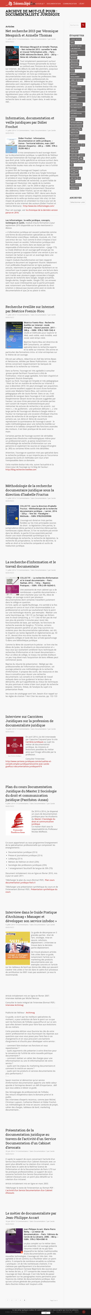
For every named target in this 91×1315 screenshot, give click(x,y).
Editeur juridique (76, 122)
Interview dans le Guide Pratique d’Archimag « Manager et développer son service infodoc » (31, 916)
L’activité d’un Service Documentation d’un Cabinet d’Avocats (29, 1191)
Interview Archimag (14, 1005)
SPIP (76, 171)
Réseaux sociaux (76, 168)
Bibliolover (74, 61)
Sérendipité (74, 175)
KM (83, 145)
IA (80, 129)
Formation (74, 129)
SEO (72, 171)
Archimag (30, 1012)
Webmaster (74, 188)
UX (79, 178)
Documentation (40, 39)
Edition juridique (76, 126)
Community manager (74, 100)
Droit (72, 119)
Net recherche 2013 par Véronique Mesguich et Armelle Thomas (32, 33)
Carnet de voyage (76, 80)
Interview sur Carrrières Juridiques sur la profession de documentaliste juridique (29, 720)
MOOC (82, 155)
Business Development (75, 75)
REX (72, 165)
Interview (74, 141)
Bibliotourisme (76, 67)
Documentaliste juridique (76, 109)
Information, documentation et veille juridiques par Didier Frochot (30, 122)
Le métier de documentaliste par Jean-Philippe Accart (31, 1215)
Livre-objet (74, 155)
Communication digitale (76, 88)
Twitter (73, 178)
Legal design (75, 148)
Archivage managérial (74, 53)
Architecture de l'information (76, 47)
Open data (74, 158)
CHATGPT (73, 83)
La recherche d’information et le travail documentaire (31, 564)
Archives (73, 57)
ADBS (72, 42)
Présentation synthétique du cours (31, 890)
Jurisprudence (75, 145)
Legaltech (74, 151)
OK (46, 1313)
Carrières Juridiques (35, 742)
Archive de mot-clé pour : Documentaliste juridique (33, 13)
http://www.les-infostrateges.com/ (38, 206)
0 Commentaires (23, 39)
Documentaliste (76, 104)
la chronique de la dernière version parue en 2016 (32, 211)
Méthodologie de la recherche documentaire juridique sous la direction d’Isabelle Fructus (30, 490)
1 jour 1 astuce (76, 39)
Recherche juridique (77, 161)
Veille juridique (76, 185)
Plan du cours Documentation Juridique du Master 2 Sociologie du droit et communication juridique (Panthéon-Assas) (31, 793)
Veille (72, 181)
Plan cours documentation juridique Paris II (30, 881)
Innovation (74, 132)
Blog (72, 71)
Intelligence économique (75, 137)
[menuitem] (19, 3)
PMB (81, 158)
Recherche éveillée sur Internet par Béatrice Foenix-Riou (30, 309)
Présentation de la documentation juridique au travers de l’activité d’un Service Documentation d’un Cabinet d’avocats (31, 1139)
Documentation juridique (76, 114)
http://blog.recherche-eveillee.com (21, 469)
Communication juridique (76, 94)
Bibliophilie (74, 64)
